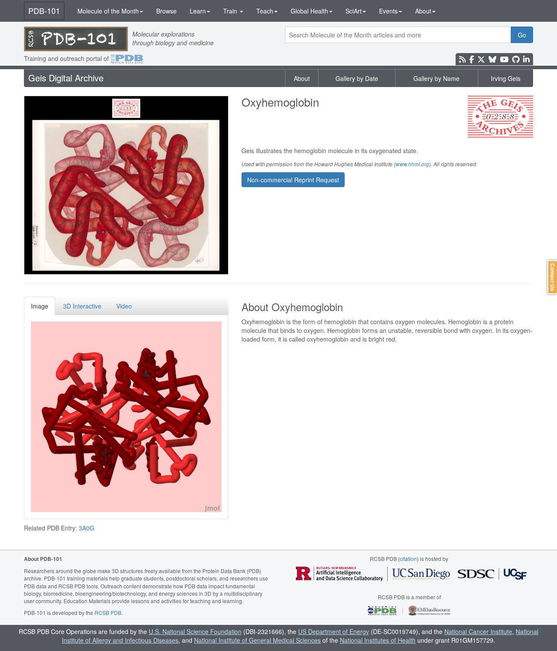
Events (388, 11)
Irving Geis (505, 78)
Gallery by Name (436, 78)
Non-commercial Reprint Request (293, 179)
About (423, 11)
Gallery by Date (357, 78)
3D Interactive (82, 306)
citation (408, 558)
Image (39, 306)
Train (231, 11)
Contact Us (553, 277)
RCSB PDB (107, 612)
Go (522, 34)
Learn (198, 11)
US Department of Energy (333, 631)
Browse (166, 11)
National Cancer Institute (478, 631)
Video (124, 306)
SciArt (354, 11)
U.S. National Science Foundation (195, 631)
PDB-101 (44, 10)
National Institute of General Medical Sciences (257, 640)
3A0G (86, 527)
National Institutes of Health (378, 640)
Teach (264, 11)
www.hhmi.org (412, 164)
